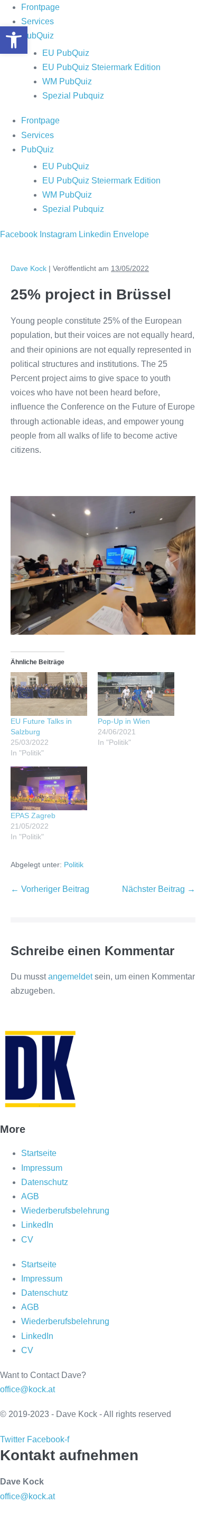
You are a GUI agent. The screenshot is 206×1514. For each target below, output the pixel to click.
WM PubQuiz (67, 81)
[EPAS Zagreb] (49, 788)
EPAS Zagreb (33, 815)
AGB (30, 1196)
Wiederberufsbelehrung (65, 1210)
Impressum (41, 1167)
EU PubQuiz (65, 52)
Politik (73, 864)
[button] (13, 40)
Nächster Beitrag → (158, 889)
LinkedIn (37, 1224)
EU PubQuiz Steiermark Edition (101, 67)
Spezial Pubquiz (73, 95)
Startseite (39, 1153)
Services (37, 21)
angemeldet (70, 976)
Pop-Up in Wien (124, 721)
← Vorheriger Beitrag (50, 889)
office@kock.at (27, 1389)
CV (27, 1239)
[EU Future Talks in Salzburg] (49, 694)
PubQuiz (37, 35)
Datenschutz (44, 1182)
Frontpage (40, 7)
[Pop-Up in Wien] (136, 694)
